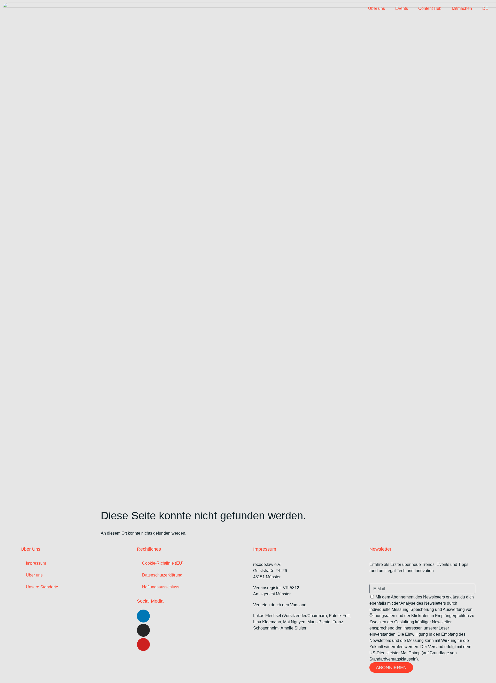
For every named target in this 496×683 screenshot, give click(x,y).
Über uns (376, 8)
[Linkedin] (143, 616)
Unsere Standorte (42, 587)
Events (401, 8)
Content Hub (429, 8)
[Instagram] (143, 630)
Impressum (36, 563)
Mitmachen (462, 8)
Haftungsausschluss (160, 587)
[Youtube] (143, 644)
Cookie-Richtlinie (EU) (162, 563)
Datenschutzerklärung (162, 575)
